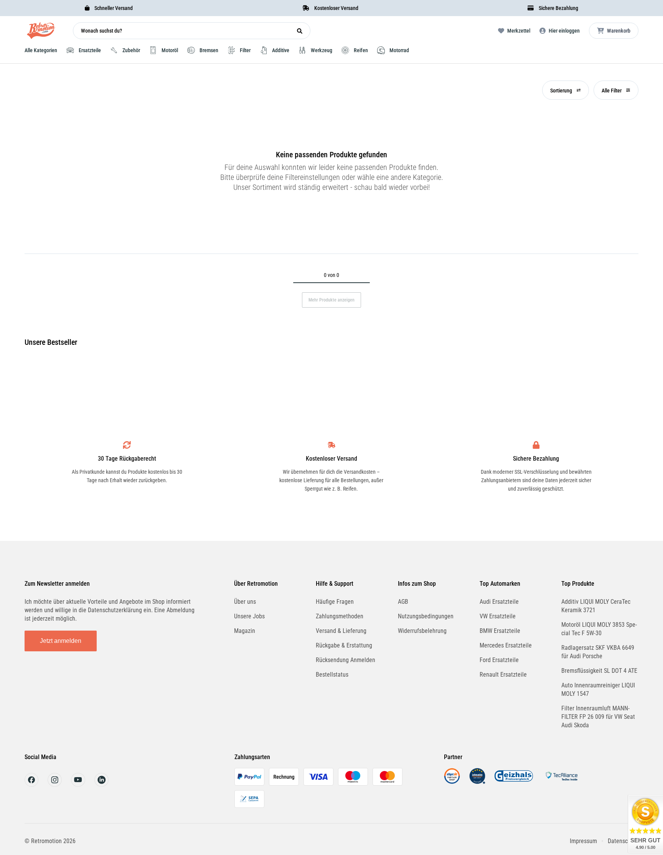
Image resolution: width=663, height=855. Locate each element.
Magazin (244, 630)
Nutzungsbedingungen (426, 616)
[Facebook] (31, 784)
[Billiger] (452, 782)
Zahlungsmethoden (339, 616)
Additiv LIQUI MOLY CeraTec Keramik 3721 (595, 606)
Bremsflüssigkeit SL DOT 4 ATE (599, 670)
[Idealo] (477, 782)
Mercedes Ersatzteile (506, 645)
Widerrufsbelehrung (422, 630)
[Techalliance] (561, 782)
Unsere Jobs (249, 616)
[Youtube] (78, 784)
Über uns (245, 601)
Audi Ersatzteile (499, 601)
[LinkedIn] (101, 784)
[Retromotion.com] (41, 32)
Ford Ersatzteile (499, 660)
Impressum (583, 841)
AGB (403, 601)
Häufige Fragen (335, 601)
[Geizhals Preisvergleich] (514, 782)
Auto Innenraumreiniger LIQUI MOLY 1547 (598, 689)
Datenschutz (623, 841)
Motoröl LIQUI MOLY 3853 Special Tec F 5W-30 (599, 629)
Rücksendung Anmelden (345, 660)
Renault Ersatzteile (503, 674)
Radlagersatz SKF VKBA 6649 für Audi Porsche (597, 652)
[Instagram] (55, 784)
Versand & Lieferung (341, 630)
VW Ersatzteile (498, 616)
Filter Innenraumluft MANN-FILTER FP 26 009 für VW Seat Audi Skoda (598, 717)
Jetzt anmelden (60, 641)
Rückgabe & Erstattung (344, 645)
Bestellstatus (332, 674)
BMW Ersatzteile (500, 630)
